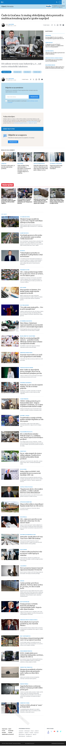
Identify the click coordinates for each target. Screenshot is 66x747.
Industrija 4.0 (27, 72)
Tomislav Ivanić (37, 72)
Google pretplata (6, 72)
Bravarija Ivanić (17, 72)
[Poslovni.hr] (2, 2)
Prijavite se (34, 96)
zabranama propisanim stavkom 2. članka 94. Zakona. (25, 123)
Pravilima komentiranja (32, 121)
